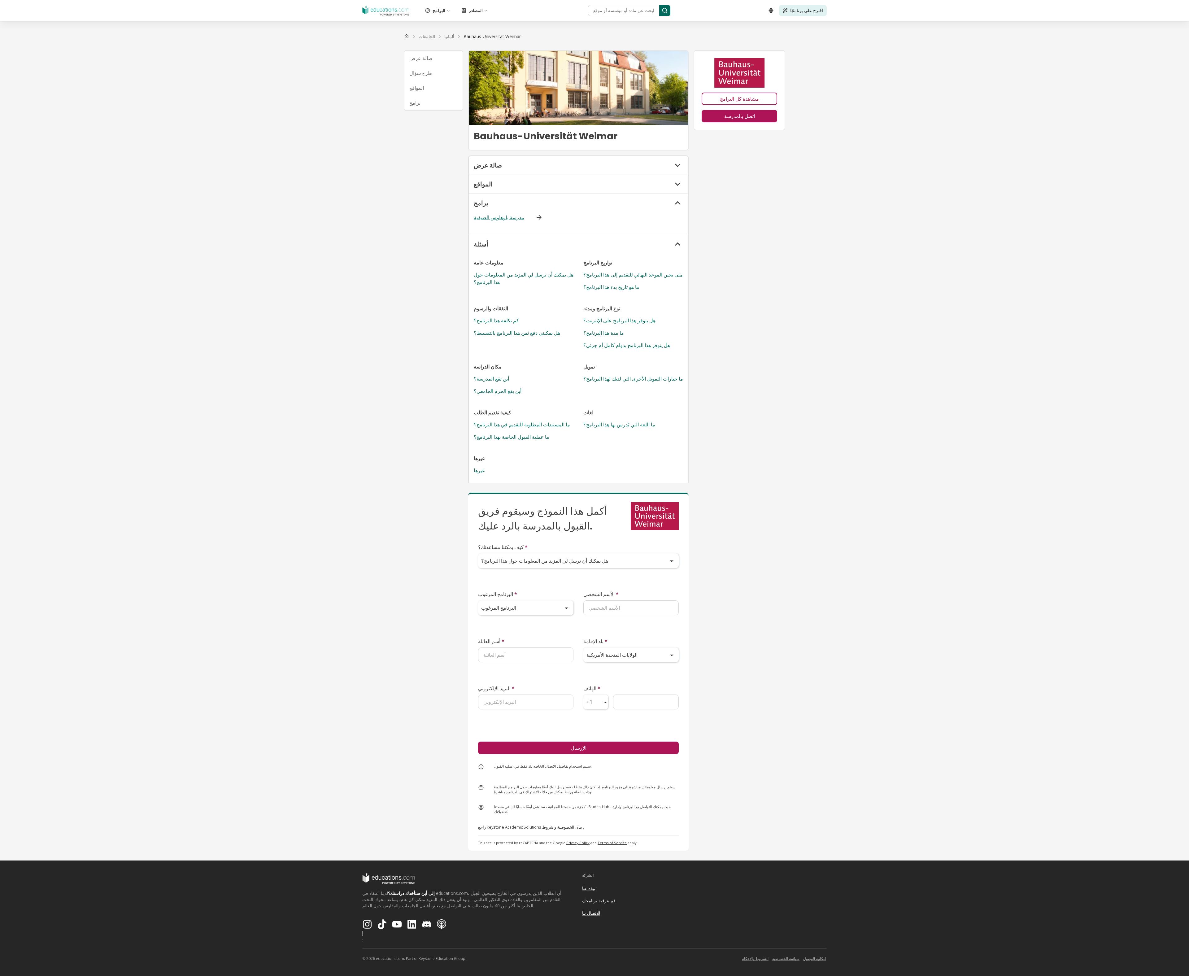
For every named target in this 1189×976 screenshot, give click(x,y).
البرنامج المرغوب (497, 594)
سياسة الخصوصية (785, 958)
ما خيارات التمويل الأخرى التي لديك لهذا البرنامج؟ (633, 378)
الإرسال (578, 747)
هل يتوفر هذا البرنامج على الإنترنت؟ (619, 320)
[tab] (433, 58)
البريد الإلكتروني (496, 688)
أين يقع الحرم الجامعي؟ (497, 391)
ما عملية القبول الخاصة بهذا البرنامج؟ (511, 437)
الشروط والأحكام (755, 958)
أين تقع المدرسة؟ (491, 378)
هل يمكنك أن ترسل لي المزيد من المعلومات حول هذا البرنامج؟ (523, 278)
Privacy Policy (578, 842)
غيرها (479, 470)
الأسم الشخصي (601, 594)
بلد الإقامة (595, 641)
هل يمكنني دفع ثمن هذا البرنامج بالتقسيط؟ (517, 332)
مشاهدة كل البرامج (739, 98)
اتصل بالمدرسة (739, 116)
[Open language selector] (771, 10)
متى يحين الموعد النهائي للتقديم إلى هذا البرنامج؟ (633, 274)
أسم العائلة (491, 641)
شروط (547, 827)
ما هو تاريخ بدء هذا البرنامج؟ (611, 287)
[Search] (664, 10)
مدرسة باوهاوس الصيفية (499, 217)
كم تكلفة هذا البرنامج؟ (496, 320)
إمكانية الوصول (814, 958)
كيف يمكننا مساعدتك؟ (503, 547)
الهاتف (591, 688)
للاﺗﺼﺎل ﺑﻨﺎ (591, 913)
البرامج (439, 10)
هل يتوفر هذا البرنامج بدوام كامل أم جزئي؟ (626, 345)
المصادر (476, 10)
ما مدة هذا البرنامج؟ (603, 332)
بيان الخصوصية (569, 827)
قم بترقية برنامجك (599, 901)
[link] (492, 36)
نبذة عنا (588, 888)
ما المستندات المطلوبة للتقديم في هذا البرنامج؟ (522, 424)
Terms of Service (612, 842)
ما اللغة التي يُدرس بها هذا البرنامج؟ (619, 424)
